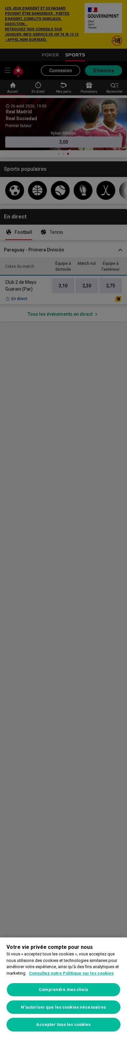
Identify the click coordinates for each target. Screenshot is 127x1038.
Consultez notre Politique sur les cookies (71, 973)
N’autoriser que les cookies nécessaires (63, 1007)
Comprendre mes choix (63, 989)
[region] (63, 987)
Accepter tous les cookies (63, 1024)
